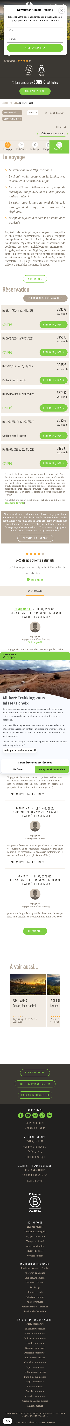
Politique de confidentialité (18, 750)
